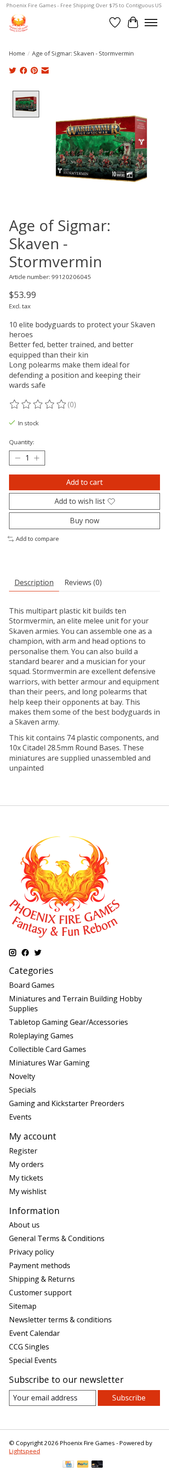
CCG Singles (29, 1347)
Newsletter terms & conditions (60, 1320)
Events (20, 1117)
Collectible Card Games (47, 1049)
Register (23, 1151)
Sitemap (23, 1306)
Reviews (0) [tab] (83, 582)
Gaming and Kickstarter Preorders (66, 1103)
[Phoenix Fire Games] (18, 22)
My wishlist (27, 1191)
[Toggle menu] (151, 23)
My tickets (26, 1178)
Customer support (40, 1293)
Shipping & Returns (42, 1279)
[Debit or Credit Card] (97, 1465)
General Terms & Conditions (57, 1238)
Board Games (32, 985)
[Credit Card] (68, 1465)
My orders (26, 1164)
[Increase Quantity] (36, 458)
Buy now (84, 521)
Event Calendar (34, 1333)
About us (24, 1225)
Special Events (33, 1360)
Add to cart (84, 482)
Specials (22, 1090)
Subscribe (129, 1398)
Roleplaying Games (41, 1036)
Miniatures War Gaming (49, 1063)
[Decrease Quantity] (17, 458)
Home (17, 53)
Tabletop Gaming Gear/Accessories (68, 1022)
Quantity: (21, 442)
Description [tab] (34, 582)
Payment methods (39, 1265)
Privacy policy (31, 1252)
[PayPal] (83, 1465)
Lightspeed (24, 1451)
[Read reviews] (38, 404)
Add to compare (37, 539)
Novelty (22, 1076)
